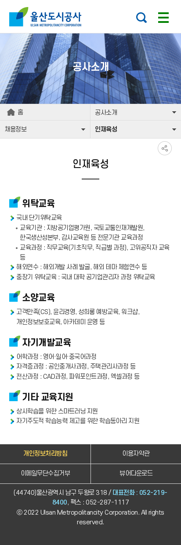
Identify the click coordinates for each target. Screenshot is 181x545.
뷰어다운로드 (135, 473)
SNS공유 (164, 148)
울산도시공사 (47, 17)
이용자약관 (136, 453)
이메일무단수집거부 (45, 473)
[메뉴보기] (163, 17)
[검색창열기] (141, 17)
